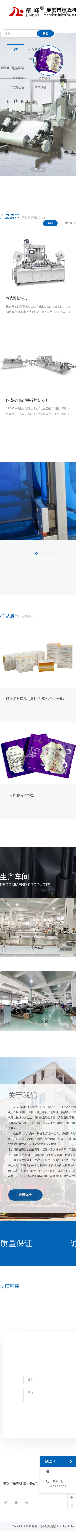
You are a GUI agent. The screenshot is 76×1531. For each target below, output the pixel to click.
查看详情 (25, 1195)
